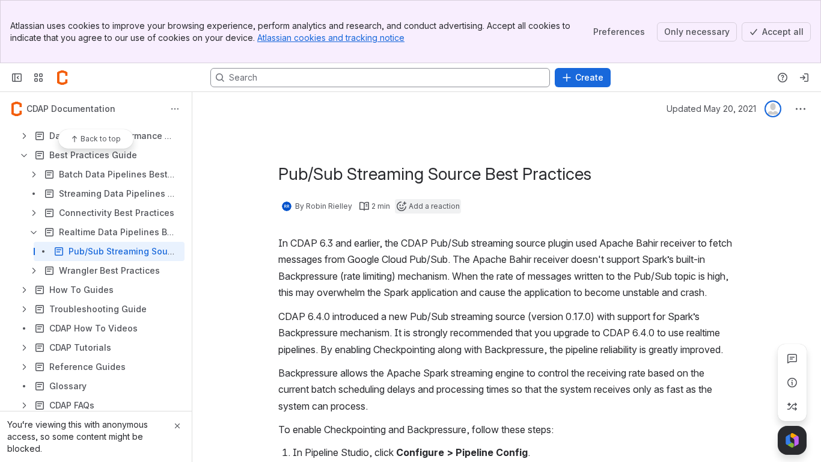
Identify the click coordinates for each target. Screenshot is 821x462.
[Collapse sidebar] (16, 77)
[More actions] (175, 109)
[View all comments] (792, 358)
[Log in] (804, 77)
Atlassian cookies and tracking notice (330, 37)
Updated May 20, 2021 (711, 108)
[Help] (782, 77)
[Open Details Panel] (792, 382)
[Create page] (792, 406)
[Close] (177, 426)
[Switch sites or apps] (38, 77)
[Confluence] (62, 77)
